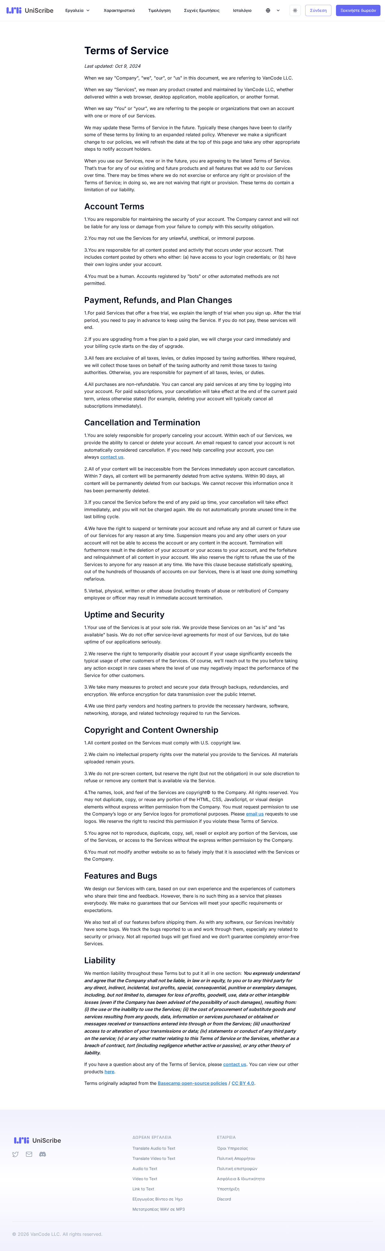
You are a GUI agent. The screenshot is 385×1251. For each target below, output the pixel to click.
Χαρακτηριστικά (119, 10)
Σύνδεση (318, 10)
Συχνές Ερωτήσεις (202, 10)
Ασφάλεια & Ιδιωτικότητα (241, 1178)
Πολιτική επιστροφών (237, 1168)
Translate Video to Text (153, 1158)
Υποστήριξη (228, 1188)
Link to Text (143, 1188)
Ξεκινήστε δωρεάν (358, 10)
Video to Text (144, 1178)
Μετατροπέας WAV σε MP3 (158, 1209)
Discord (224, 1199)
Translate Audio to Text (153, 1148)
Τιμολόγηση (159, 10)
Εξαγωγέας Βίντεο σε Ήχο (157, 1199)
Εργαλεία (74, 10)
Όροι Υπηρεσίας (232, 1148)
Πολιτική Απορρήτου (236, 1158)
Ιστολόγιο (242, 10)
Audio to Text (144, 1168)
